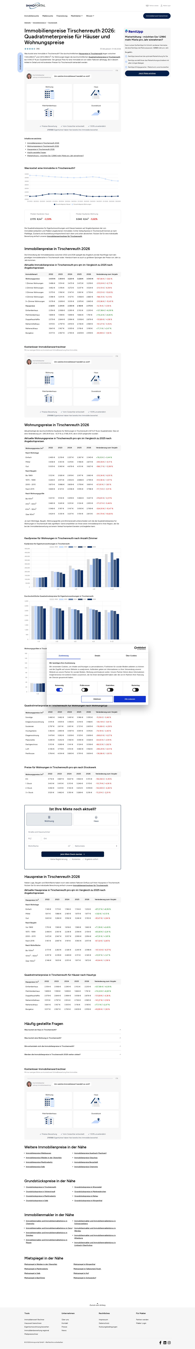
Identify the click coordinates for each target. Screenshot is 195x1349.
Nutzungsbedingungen (108, 1327)
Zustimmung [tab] (64, 656)
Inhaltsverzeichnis (20, 62)
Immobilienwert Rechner (34, 1320)
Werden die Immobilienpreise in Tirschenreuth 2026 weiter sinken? (52, 1054)
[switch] (85, 690)
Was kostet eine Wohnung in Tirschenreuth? (42, 1038)
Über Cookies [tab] (131, 656)
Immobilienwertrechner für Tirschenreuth (64, 236)
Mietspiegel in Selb (32, 1273)
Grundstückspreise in (41, 1187)
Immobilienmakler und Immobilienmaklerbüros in (49, 1228)
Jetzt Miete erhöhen (147, 73)
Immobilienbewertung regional (36, 1330)
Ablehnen (97, 699)
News (64, 1330)
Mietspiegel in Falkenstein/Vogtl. (87, 1269)
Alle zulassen (130, 699)
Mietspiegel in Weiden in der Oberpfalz (40, 1264)
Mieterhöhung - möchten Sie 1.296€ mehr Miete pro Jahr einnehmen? (55, 156)
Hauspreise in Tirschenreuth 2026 (41, 149)
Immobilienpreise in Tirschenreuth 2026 (43, 143)
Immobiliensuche (31, 16)
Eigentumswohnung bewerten (36, 1327)
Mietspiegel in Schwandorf (85, 1278)
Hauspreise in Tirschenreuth (90, 54)
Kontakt (65, 1323)
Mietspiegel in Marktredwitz (36, 1269)
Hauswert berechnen (33, 1323)
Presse (64, 1327)
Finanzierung (62, 16)
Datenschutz (104, 1323)
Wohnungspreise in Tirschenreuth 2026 (43, 146)
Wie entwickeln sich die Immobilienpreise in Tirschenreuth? (49, 1046)
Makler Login (141, 1323)
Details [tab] (97, 656)
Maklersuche (47, 16)
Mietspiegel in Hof (81, 1273)
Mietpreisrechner (31, 1334)
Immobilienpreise (38, 1153)
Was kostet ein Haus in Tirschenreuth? (40, 1030)
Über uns (65, 1320)
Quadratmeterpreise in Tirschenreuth (104, 57)
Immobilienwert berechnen (157, 16)
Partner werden (142, 1320)
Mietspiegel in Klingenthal (84, 1264)
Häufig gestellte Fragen (36, 152)
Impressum (103, 1320)
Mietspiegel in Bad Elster (34, 1278)
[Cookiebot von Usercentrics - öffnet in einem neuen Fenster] (136, 648)
